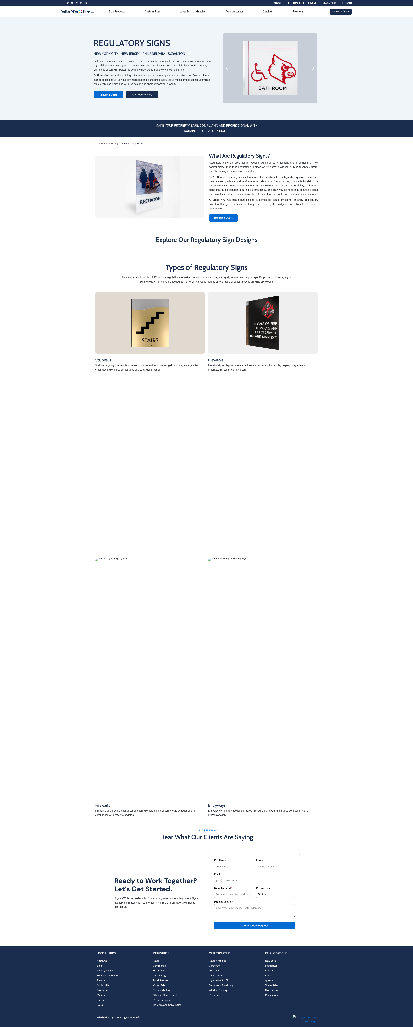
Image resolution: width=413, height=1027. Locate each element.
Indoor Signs (113, 143)
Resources (347, 2)
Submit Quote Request (254, 925)
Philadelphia (153, 54)
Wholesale (276, 2)
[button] (227, 68)
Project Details (223, 901)
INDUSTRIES (161, 953)
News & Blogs (329, 2)
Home (99, 143)
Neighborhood (223, 888)
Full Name (221, 860)
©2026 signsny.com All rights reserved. (118, 1017)
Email (218, 874)
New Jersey (130, 54)
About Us (311, 2)
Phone (260, 860)
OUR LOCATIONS (276, 953)
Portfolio (296, 2)
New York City (106, 54)
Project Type (263, 888)
